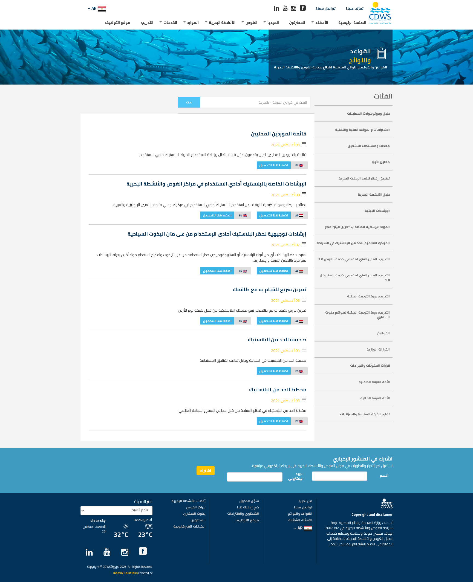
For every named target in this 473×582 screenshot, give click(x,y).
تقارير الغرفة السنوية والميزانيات (365, 414)
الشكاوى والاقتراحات (243, 514)
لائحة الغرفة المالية (375, 398)
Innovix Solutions (125, 573)
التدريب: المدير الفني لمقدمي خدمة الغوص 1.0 (354, 259)
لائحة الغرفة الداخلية (374, 382)
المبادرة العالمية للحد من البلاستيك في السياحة (353, 243)
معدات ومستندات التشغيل (369, 146)
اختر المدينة (143, 501)
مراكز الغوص (196, 507)
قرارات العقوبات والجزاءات (370, 365)
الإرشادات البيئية (377, 210)
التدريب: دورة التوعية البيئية (368, 296)
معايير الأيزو (381, 162)
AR (94, 8)
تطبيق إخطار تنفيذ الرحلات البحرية (364, 178)
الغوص (251, 22)
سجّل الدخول (249, 501)
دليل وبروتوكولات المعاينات (368, 113)
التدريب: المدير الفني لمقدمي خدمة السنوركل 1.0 (355, 277)
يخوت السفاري (194, 514)
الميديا (273, 22)
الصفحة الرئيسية (352, 22)
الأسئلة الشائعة (300, 520)
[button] (282, 165)
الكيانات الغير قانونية (189, 526)
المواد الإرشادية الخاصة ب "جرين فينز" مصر (357, 227)
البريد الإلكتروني (297, 476)
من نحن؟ (305, 501)
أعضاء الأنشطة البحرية (188, 501)
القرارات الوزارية (378, 349)
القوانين (383, 333)
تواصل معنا (326, 8)
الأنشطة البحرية (222, 22)
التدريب (147, 22)
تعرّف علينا (355, 8)
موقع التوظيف (117, 22)
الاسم (384, 475)
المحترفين (297, 22)
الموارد (193, 22)
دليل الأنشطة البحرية (374, 194)
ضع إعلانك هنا (248, 507)
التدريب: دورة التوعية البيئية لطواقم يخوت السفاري (357, 314)
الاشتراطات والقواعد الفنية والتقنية (362, 129)
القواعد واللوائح (300, 514)
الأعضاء (321, 22)
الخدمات (170, 22)
